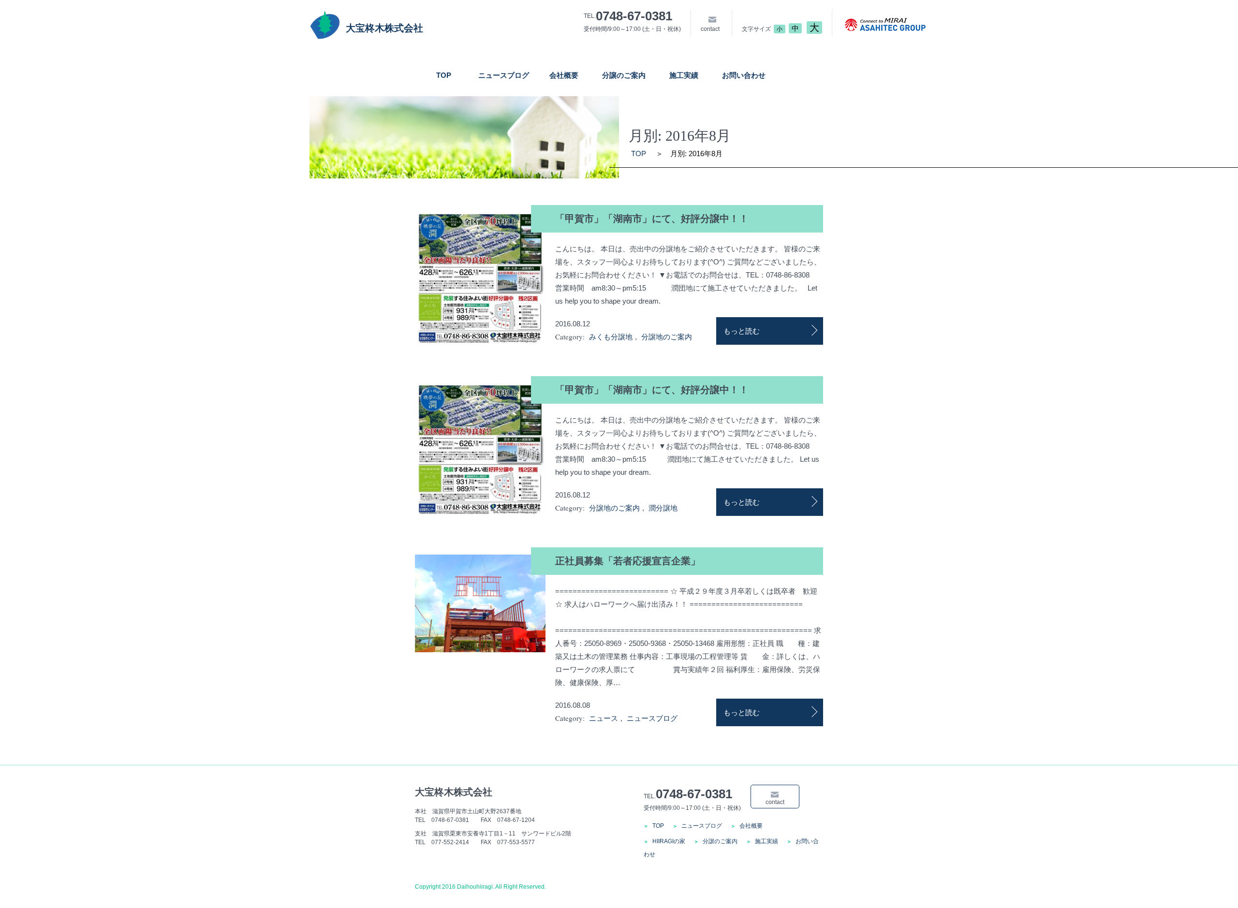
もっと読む (741, 331)
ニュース (603, 718)
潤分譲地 (663, 508)
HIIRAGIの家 (668, 841)
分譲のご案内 (624, 75)
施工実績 (683, 75)
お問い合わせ (744, 75)
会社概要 (563, 75)
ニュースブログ (503, 75)
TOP (443, 75)
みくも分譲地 (611, 337)
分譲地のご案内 (666, 337)
